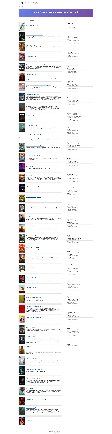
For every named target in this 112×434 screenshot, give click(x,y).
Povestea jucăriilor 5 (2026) (33, 155)
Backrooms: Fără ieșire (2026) (33, 297)
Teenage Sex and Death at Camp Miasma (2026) (38, 85)
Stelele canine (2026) (31, 235)
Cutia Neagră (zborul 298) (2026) (34, 306)
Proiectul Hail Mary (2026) (32, 94)
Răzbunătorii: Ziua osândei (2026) (34, 35)
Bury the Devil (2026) (31, 277)
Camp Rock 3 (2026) (31, 175)
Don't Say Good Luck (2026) (33, 186)
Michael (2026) (30, 346)
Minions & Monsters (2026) (33, 247)
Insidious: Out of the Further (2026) (35, 369)
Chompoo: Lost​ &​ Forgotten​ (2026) (35, 146)
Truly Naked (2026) (31, 45)
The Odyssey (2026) (31, 216)
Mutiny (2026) (29, 388)
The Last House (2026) (32, 125)
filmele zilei (32, 20)
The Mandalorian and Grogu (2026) (35, 256)
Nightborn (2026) (30, 336)
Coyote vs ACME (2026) (32, 287)
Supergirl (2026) (30, 226)
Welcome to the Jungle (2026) (33, 197)
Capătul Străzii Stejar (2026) (33, 358)
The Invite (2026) (30, 267)
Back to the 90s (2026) (35, 134)
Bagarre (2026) (30, 420)
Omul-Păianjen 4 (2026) (32, 74)
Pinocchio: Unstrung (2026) (33, 378)
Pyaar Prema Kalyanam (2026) (34, 56)
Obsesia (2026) (30, 115)
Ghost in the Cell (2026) (32, 104)
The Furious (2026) (31, 408)
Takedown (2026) (30, 327)
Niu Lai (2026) (29, 166)
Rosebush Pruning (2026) (32, 206)
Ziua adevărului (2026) (32, 25)
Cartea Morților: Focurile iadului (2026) (36, 399)
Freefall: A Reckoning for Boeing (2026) (36, 64)
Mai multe (90, 348)
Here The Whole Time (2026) (33, 317)
